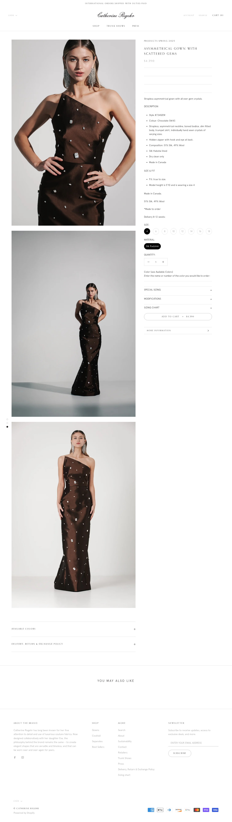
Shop (96, 26)
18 (209, 231)
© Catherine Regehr (26, 808)
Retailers (122, 752)
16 (200, 231)
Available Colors (23, 629)
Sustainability (124, 741)
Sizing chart (124, 775)
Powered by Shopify (24, 812)
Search (203, 15)
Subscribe (179, 753)
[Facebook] (15, 757)
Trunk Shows (116, 26)
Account (189, 15)
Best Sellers (98, 747)
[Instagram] (22, 757)
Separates (97, 741)
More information (159, 330)
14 (191, 231)
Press (135, 26)
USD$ (11, 15)
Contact (122, 747)
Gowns (95, 730)
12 (182, 231)
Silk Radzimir (152, 246)
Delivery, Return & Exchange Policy (37, 644)
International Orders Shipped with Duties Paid (116, 3)
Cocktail (96, 735)
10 (173, 231)
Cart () (218, 15)
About (121, 735)
